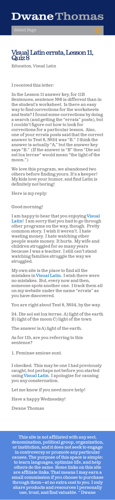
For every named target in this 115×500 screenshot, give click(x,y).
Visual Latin (44, 66)
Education (21, 66)
